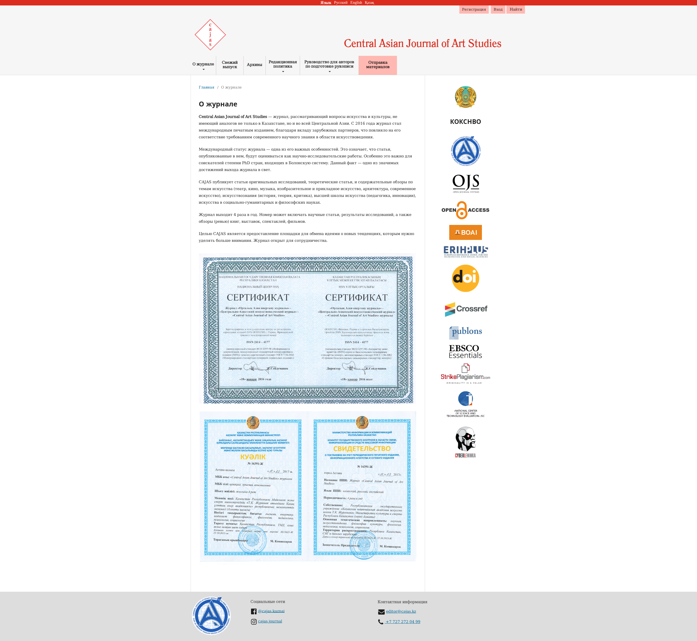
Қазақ (369, 3)
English (356, 3)
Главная (206, 87)
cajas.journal (270, 621)
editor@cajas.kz (401, 611)
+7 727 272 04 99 (402, 621)
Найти (516, 9)
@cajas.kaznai (271, 611)
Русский (341, 3)
